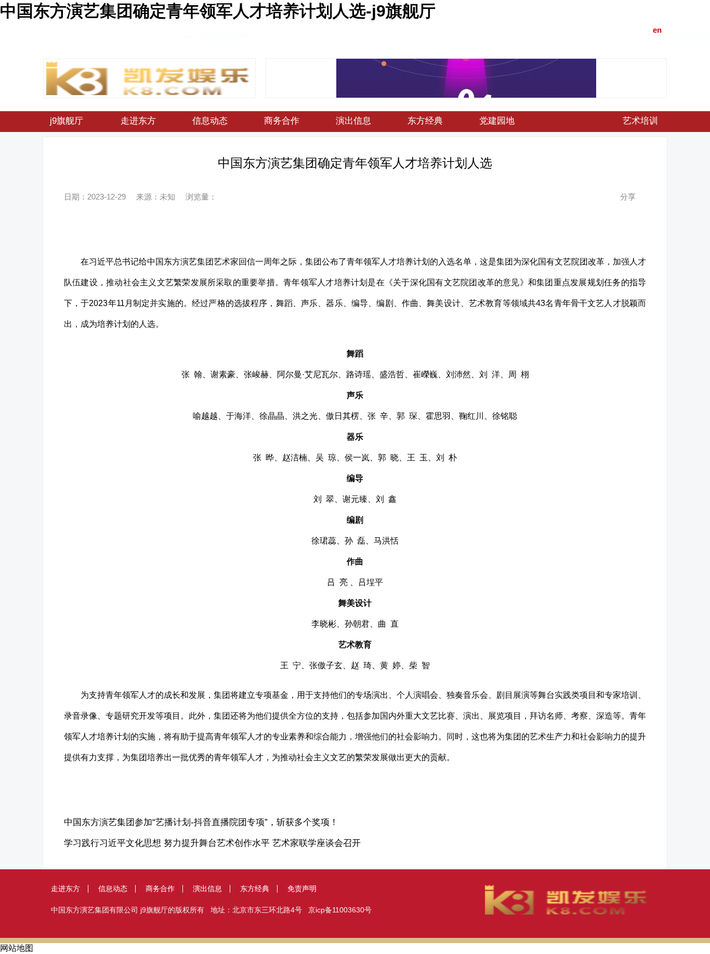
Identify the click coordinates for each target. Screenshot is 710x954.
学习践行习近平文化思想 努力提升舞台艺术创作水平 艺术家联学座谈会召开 (212, 843)
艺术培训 (640, 121)
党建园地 (497, 121)
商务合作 (281, 121)
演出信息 (353, 121)
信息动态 (210, 121)
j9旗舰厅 (66, 121)
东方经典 (425, 121)
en (657, 29)
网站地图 (16, 948)
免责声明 (302, 888)
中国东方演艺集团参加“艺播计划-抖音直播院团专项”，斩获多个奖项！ (201, 822)
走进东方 (138, 121)
